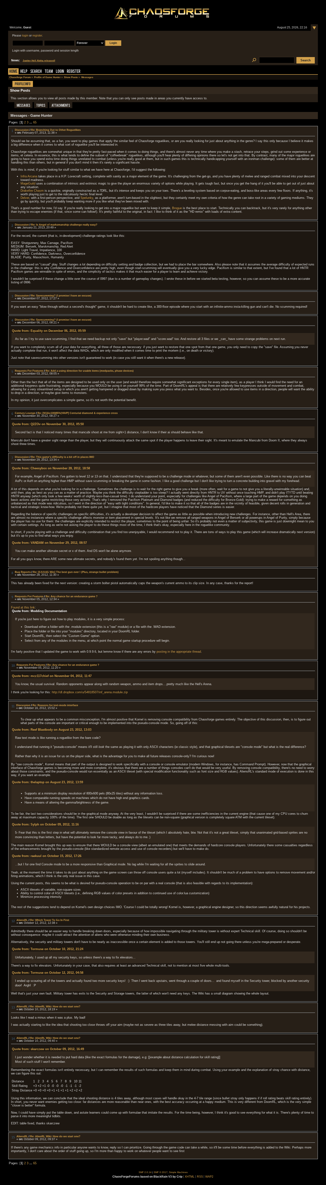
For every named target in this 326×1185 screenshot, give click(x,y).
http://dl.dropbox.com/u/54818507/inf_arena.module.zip (90, 692)
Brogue (177, 208)
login (25, 35)
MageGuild (28, 183)
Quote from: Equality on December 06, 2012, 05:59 (49, 331)
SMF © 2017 (161, 1172)
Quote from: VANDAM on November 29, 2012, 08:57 (49, 543)
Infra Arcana (29, 176)
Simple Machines (178, 1172)
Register (73, 72)
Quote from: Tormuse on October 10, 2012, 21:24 (47, 949)
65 (35, 122)
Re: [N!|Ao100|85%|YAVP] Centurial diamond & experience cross (77, 413)
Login (60, 72)
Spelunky (86, 198)
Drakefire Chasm (32, 190)
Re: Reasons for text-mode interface (55, 705)
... (31, 122)
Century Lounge (25, 413)
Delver (25, 198)
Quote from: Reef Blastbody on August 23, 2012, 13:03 (51, 729)
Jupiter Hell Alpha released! (39, 60)
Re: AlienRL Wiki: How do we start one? (55, 1006)
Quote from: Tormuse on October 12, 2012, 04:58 (47, 972)
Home (13, 72)
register (37, 35)
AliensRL (22, 920)
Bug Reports (23, 572)
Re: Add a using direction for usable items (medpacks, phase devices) (90, 370)
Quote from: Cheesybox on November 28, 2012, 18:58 (51, 468)
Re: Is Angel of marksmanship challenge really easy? (64, 224)
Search (36, 72)
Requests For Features (29, 370)
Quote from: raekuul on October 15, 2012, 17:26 (46, 856)
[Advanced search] (254, 60)
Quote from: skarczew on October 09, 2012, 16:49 (48, 1049)
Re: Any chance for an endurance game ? (72, 596)
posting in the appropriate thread (179, 651)
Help (23, 72)
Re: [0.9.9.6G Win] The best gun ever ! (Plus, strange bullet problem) (76, 572)
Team (49, 72)
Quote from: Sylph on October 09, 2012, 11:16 (45, 824)
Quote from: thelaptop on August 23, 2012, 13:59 (47, 782)
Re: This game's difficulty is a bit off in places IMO (62, 456)
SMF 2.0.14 (145, 1172)
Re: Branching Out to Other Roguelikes (56, 129)
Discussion (22, 129)
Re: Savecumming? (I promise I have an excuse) (61, 295)
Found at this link (23, 607)
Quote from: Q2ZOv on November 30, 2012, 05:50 (48, 424)
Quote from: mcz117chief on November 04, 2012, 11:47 (52, 676)
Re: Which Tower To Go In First (49, 920)
